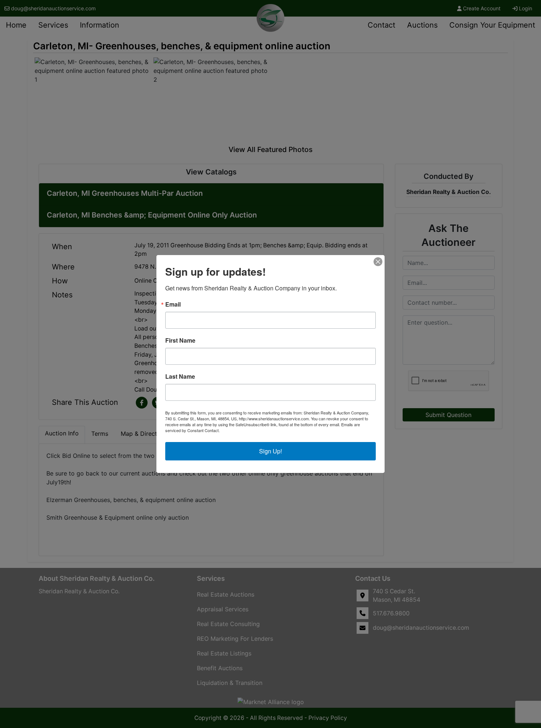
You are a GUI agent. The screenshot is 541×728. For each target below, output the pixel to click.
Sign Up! (270, 451)
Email (173, 304)
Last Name (180, 376)
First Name (180, 340)
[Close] (378, 261)
